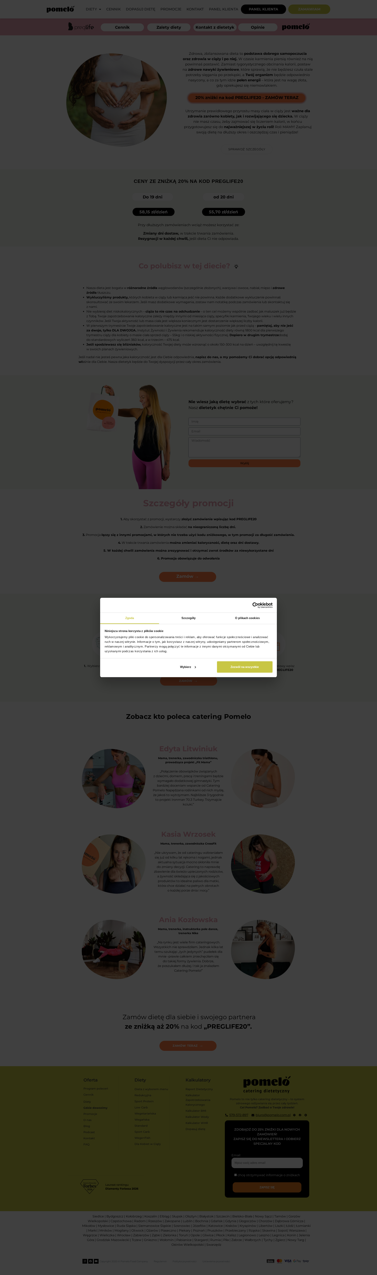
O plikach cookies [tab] (247, 618)
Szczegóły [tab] (188, 618)
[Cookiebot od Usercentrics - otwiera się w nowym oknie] (255, 605)
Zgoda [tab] (129, 618)
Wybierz (185, 667)
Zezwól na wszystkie (245, 667)
